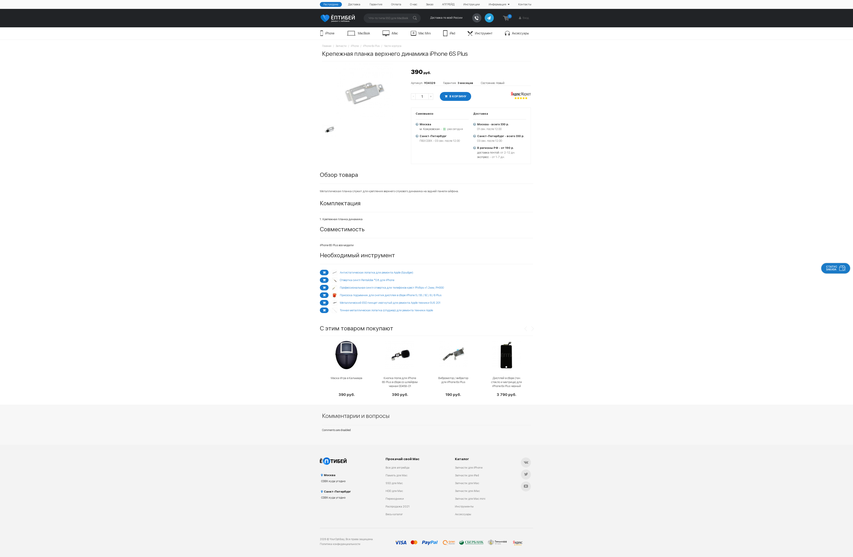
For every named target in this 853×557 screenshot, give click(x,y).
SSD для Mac (394, 483)
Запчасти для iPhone (468, 467)
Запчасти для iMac (467, 490)
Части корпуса (392, 46)
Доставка (354, 4)
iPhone (329, 33)
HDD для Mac (394, 490)
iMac (395, 33)
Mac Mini (425, 33)
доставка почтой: (488, 152)
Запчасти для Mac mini (470, 498)
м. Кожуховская (430, 129)
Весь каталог (394, 514)
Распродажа (330, 4)
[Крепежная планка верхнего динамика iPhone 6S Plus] (364, 92)
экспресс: (483, 157)
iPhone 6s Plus (371, 46)
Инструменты (464, 506)
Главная (326, 46)
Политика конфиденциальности (340, 544)
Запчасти (341, 46)
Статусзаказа (831, 268)
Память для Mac (396, 475)
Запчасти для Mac (467, 483)
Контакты (524, 4)
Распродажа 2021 (398, 506)
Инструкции (471, 4)
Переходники (395, 498)
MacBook (364, 33)
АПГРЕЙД (448, 4)
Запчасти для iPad (467, 475)
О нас (413, 4)
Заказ (429, 4)
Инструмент (483, 33)
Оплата (396, 4)
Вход (525, 18)
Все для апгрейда (397, 467)
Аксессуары (520, 33)
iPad (452, 33)
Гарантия (376, 4)
